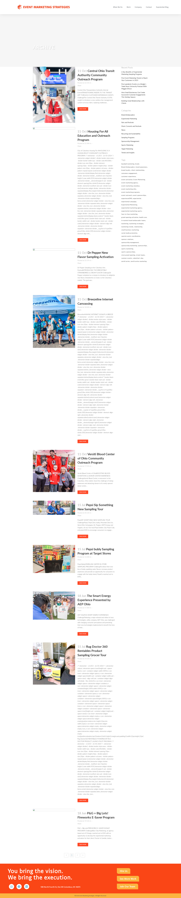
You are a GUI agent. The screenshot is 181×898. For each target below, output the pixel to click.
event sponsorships (139, 195)
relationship (138, 227)
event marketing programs (130, 192)
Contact (149, 7)
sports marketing (127, 249)
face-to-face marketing (129, 214)
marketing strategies (136, 223)
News (123, 130)
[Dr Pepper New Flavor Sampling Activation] (54, 262)
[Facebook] (19, 886)
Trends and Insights (127, 152)
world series (125, 261)
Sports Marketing (127, 145)
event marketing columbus (130, 186)
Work (129, 7)
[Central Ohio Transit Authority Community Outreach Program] (54, 95)
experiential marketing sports (131, 211)
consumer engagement (129, 173)
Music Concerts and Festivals (131, 126)
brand (137, 164)
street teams (140, 255)
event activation (127, 179)
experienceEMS (126, 198)
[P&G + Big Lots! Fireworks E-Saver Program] (54, 823)
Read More (83, 108)
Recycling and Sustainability (130, 134)
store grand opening (128, 255)
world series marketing (139, 261)
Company (138, 7)
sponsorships (142, 245)
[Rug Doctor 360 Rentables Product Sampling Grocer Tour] (54, 663)
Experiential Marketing (129, 119)
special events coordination (130, 236)
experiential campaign (128, 201)
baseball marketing (127, 164)
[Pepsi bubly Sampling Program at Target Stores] (54, 559)
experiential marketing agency (131, 208)
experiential (137, 198)
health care (143, 217)
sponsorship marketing (129, 245)
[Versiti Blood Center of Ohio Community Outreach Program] (54, 471)
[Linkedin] (26, 886)
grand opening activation (129, 217)
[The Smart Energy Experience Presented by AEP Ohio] (54, 606)
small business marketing (130, 230)
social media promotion (129, 233)
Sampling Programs (127, 137)
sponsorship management (130, 242)
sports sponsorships (128, 252)
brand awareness (141, 167)
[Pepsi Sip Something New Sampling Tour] (54, 508)
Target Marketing (127, 149)
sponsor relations (127, 239)
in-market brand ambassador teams (133, 220)
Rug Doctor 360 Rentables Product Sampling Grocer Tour (93, 651)
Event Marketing (139, 179)
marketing (124, 223)
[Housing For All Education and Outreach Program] (54, 141)
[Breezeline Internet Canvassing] (54, 321)
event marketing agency (129, 183)
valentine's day (138, 258)
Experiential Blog (162, 7)
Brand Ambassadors (128, 115)
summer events (126, 258)
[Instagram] (11, 886)
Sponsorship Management (130, 141)
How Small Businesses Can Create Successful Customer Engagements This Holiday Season (133, 95)
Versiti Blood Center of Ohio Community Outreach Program (96, 458)
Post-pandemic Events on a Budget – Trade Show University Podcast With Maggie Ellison (134, 86)
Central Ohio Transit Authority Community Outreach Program (96, 75)
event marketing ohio (128, 189)
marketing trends (127, 227)
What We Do (117, 7)
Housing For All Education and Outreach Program (94, 136)
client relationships (137, 170)
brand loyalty (125, 170)
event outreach (126, 195)
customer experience (128, 176)
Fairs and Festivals (127, 122)
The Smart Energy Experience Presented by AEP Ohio (94, 600)
